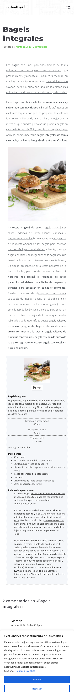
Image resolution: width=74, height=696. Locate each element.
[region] (37, 663)
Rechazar (37, 688)
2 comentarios (40, 46)
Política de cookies (25, 670)
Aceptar (37, 679)
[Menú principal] (68, 7)
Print (38, 387)
